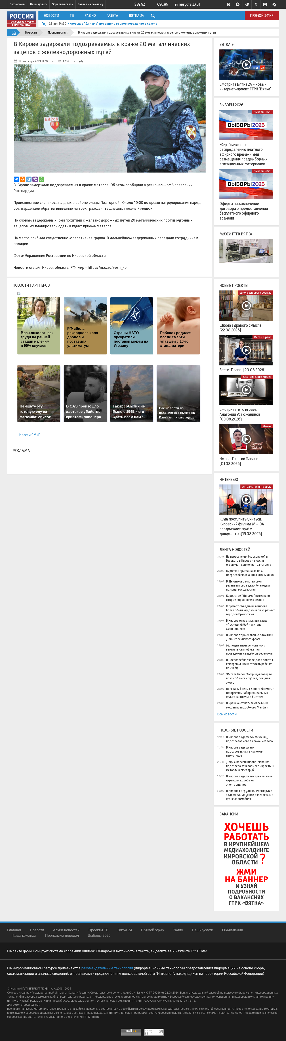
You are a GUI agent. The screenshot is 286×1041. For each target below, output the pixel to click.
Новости (51, 15)
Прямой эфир (261, 15)
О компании (17, 4)
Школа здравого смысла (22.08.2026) (240, 328)
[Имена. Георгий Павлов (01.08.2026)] (246, 439)
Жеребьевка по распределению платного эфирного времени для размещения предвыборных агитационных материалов (243, 154)
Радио (90, 15)
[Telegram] (29, 179)
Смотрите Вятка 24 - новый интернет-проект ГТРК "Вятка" (245, 87)
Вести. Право (262, 337)
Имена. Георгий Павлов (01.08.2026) (238, 461)
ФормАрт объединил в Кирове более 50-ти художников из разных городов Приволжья (250, 610)
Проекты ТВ (98, 930)
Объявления (232, 930)
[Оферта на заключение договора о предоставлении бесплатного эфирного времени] (246, 184)
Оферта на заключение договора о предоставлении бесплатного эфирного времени (243, 210)
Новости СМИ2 (28, 435)
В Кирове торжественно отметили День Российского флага (249, 637)
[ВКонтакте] (16, 179)
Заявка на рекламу (90, 4)
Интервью (228, 479)
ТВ (72, 15)
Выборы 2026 (231, 105)
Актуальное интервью (256, 486)
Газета (112, 15)
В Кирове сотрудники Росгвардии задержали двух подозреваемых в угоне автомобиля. (249, 795)
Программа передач (62, 935)
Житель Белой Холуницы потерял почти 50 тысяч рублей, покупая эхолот (249, 678)
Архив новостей (66, 930)
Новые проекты (233, 285)
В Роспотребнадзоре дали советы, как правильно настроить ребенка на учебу (250, 664)
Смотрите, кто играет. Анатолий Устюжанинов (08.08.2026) (239, 414)
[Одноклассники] (22, 179)
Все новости (227, 714)
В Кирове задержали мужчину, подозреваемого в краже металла (249, 739)
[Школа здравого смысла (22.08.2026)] (246, 305)
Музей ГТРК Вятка (235, 234)
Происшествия (58, 32)
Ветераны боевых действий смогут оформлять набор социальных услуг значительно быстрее (250, 693)
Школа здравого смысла (255, 292)
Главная (14, 930)
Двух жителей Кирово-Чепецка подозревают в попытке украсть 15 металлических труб (250, 766)
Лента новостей (234, 549)
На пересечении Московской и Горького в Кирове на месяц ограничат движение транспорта (248, 560)
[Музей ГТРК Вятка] (246, 254)
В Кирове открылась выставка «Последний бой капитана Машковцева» (246, 624)
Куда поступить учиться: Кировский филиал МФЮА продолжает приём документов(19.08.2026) (241, 526)
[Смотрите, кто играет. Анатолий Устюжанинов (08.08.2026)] (246, 390)
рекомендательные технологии (107, 968)
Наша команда (24, 935)
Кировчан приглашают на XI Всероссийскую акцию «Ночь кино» (250, 573)
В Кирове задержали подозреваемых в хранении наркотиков (244, 751)
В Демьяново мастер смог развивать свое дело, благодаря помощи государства (248, 585)
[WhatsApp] (41, 179)
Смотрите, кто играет (257, 376)
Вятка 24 (136, 15)
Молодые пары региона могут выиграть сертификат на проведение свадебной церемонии (249, 649)
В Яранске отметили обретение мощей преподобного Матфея (247, 705)
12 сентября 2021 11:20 (33, 61)
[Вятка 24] (246, 64)
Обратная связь (62, 4)
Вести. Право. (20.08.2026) (242, 370)
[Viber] (35, 179)
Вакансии (228, 814)
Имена (267, 426)
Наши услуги (38, 4)
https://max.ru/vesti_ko (107, 267)
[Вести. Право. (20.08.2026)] (246, 350)
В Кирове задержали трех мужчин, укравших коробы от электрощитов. (249, 780)
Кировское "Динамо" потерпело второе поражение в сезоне (112, 23)
